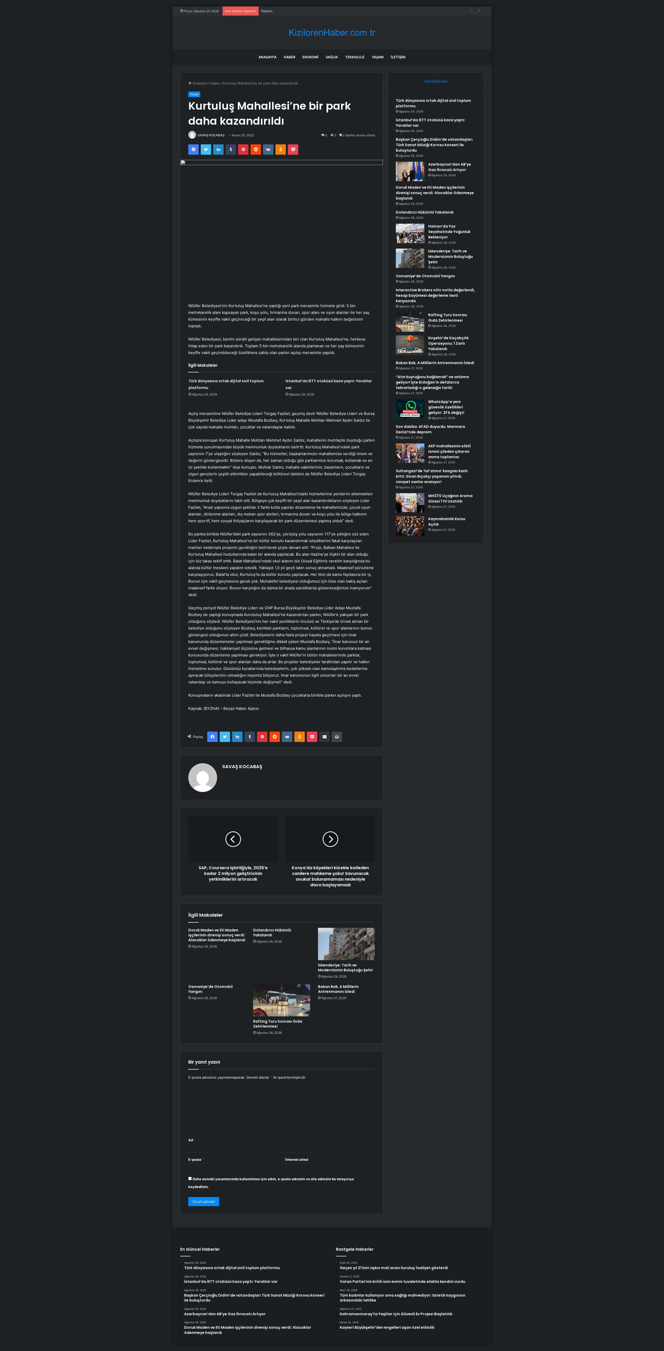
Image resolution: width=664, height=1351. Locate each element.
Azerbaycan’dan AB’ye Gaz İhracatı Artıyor (449, 167)
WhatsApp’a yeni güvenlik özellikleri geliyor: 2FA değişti (446, 407)
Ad (192, 1140)
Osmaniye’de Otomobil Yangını (210, 989)
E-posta (196, 1159)
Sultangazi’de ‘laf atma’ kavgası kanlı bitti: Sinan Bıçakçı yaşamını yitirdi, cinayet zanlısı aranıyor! (432, 476)
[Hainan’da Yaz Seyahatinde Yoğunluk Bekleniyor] (410, 233)
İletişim (398, 57)
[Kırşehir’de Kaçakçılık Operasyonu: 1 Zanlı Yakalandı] (410, 345)
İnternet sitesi (296, 1159)
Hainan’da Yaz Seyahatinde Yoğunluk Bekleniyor (449, 232)
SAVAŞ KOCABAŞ (211, 135)
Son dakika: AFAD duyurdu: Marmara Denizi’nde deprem (430, 429)
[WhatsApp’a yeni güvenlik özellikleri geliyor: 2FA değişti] (410, 409)
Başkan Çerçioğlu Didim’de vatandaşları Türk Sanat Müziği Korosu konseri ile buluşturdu (331, 11)
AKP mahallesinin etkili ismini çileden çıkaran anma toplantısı (449, 451)
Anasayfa (267, 57)
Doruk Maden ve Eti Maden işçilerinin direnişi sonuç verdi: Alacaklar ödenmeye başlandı (216, 935)
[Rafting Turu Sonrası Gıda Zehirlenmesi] (281, 1000)
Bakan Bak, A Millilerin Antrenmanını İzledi (338, 989)
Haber (289, 57)
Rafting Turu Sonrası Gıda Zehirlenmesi (277, 1024)
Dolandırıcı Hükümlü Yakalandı (272, 933)
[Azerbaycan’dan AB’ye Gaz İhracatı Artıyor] (410, 171)
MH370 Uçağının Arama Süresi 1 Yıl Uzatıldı (450, 498)
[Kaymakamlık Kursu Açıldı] (410, 526)
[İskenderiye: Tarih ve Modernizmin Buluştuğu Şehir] (346, 944)
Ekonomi (310, 57)
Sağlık (332, 57)
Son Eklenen (435, 81)
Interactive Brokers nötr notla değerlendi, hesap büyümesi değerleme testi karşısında (435, 295)
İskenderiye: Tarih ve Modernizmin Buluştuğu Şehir (345, 968)
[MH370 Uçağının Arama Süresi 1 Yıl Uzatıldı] (410, 503)
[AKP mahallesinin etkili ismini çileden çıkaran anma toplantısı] (410, 453)
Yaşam (378, 57)
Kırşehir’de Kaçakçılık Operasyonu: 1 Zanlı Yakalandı (448, 343)
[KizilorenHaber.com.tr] (332, 32)
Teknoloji (354, 57)
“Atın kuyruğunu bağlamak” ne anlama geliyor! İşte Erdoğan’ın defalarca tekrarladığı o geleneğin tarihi (432, 382)
